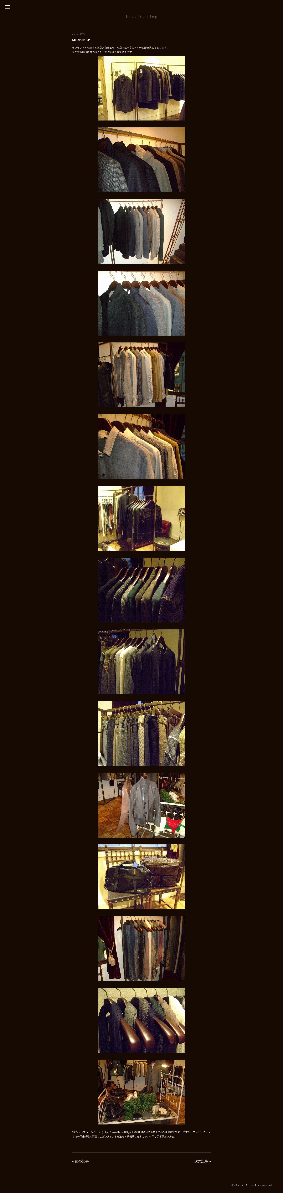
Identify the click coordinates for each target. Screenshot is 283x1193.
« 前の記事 (80, 1161)
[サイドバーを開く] (7, 7)
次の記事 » (202, 1161)
